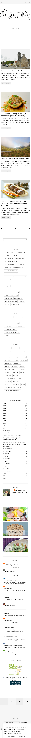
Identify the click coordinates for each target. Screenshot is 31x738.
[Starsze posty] (29, 229)
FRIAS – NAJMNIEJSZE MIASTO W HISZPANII (15, 615)
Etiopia (21, 357)
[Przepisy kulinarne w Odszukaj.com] (15, 684)
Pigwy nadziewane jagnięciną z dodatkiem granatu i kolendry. (13, 115)
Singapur (7, 381)
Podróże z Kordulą (10, 605)
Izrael (21, 366)
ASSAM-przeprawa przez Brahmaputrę (15, 608)
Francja (22, 360)
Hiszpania (7, 363)
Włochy (19, 387)
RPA (19, 378)
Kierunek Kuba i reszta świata (13, 645)
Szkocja (15, 381)
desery (21, 264)
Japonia (6, 369)
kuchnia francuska (9, 273)
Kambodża (14, 369)
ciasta (14, 255)
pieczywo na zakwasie (10, 295)
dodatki (7, 267)
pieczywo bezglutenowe (11, 289)
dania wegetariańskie (10, 264)
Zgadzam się (22, 736)
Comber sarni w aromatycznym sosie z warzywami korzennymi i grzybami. (14, 203)
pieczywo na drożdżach (11, 292)
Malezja (14, 372)
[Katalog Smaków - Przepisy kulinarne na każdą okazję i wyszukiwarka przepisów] (15, 680)
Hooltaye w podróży (10, 637)
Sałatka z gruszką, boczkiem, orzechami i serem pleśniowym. (15, 548)
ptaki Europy (8, 326)
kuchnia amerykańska (10, 270)
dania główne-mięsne (10, 261)
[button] (15, 28)
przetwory (7, 298)
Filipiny (15, 360)
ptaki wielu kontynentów (11, 332)
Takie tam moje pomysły (11, 565)
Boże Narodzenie (9, 252)
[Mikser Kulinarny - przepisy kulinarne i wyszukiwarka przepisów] (15, 675)
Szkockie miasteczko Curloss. (13, 71)
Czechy (14, 357)
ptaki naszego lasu (9, 329)
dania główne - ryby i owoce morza (13, 258)
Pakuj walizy (7, 597)
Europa (6, 360)
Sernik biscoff (15, 567)
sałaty (20, 301)
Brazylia (7, 357)
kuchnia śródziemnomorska (12, 279)
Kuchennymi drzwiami (10, 580)
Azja (13, 354)
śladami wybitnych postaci (11, 390)
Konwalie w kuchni (9, 571)
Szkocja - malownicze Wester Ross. (15, 159)
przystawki (17, 298)
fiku (15, 654)
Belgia (20, 354)
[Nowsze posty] (1, 229)
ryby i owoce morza (9, 301)
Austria (6, 354)
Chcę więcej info (12, 736)
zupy (6, 304)
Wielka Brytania (9, 387)
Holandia (16, 363)
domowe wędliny (17, 267)
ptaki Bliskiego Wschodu (11, 320)
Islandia (14, 366)
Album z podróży (9, 628)
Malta (21, 372)
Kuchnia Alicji (8, 620)
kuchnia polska (8, 276)
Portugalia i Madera (10, 378)
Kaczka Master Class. (15, 518)
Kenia (22, 369)
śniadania (13, 304)
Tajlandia (7, 384)
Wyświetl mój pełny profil (19, 492)
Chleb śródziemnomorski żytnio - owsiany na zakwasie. (15, 532)
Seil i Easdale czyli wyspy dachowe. (15, 647)
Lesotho (7, 372)
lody (6, 286)
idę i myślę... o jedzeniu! (11, 652)
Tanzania (15, 384)
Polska (15, 375)
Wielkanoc (20, 252)
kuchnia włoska (20, 276)
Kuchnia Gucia (8, 588)
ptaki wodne (8, 335)
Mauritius (7, 375)
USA (22, 384)
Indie (6, 366)
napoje (13, 286)
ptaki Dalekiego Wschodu (11, 323)
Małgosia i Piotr (20, 490)
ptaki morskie (18, 326)
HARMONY (6, 613)
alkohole (7, 255)
